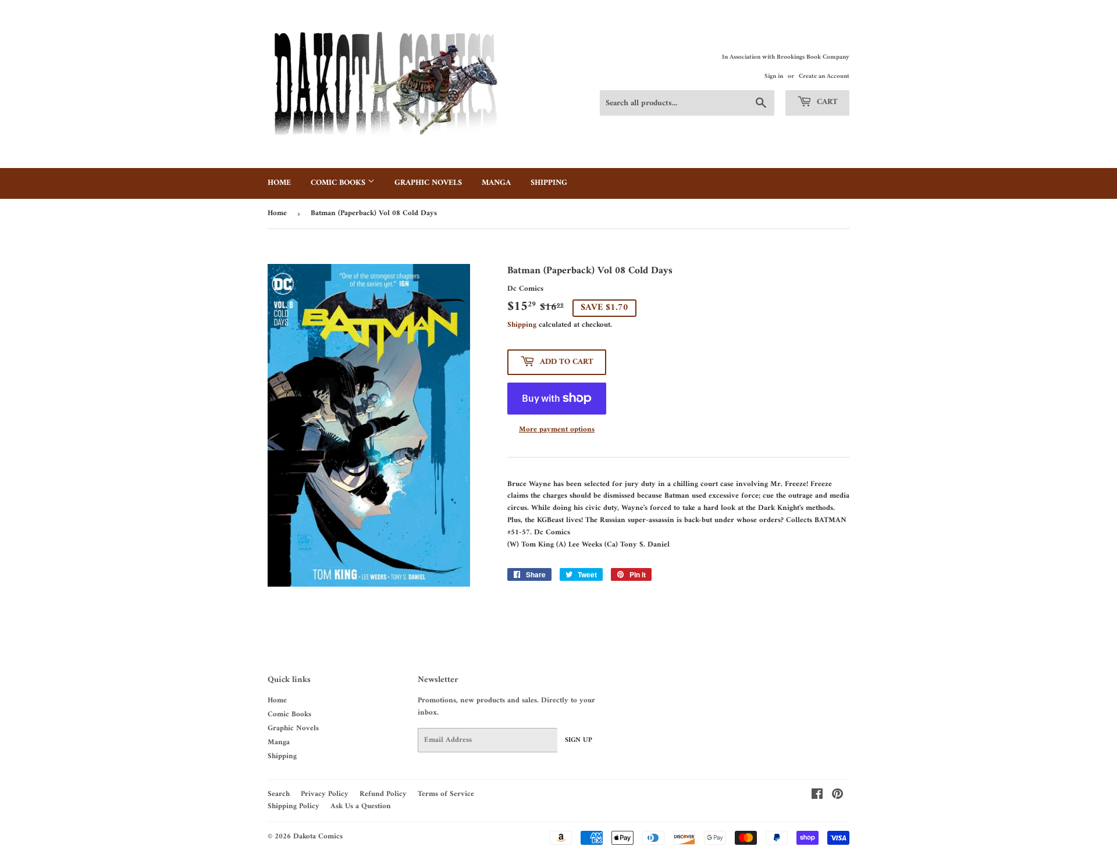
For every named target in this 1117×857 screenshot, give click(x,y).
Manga (496, 183)
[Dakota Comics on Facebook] (817, 796)
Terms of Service (446, 794)
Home (279, 183)
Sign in (773, 76)
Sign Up (578, 740)
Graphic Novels (428, 183)
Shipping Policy (293, 806)
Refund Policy (383, 794)
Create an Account (824, 76)
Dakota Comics (318, 836)
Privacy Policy (324, 794)
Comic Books (339, 183)
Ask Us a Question (360, 806)
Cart (826, 102)
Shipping (549, 183)
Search (279, 794)
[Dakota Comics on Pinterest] (837, 796)
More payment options (557, 430)
